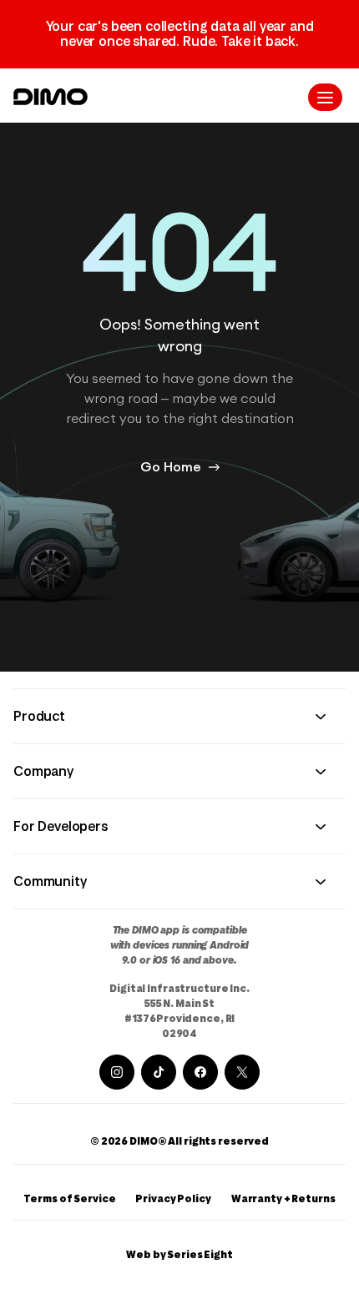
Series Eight (200, 1255)
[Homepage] (50, 96)
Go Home (170, 467)
